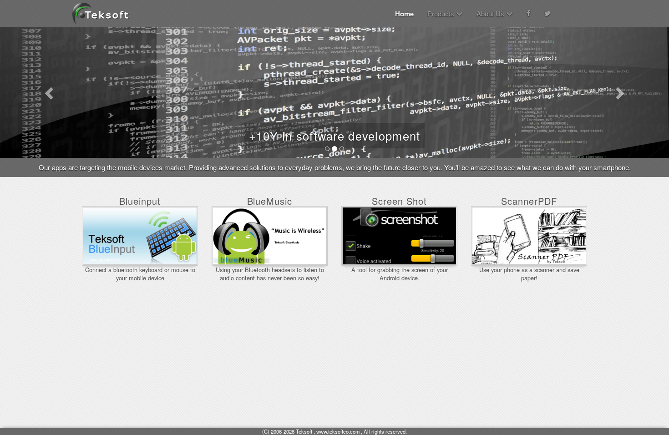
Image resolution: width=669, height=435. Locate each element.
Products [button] (441, 13)
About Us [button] (491, 13)
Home (404, 14)
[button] (50, 92)
